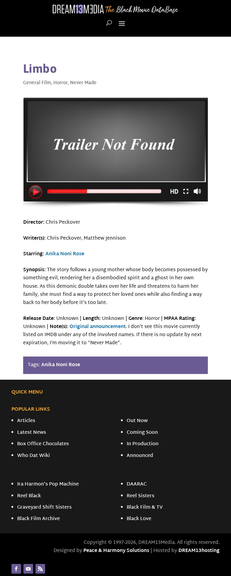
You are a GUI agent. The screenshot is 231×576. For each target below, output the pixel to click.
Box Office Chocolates (43, 444)
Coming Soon (142, 432)
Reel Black (29, 496)
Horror (60, 83)
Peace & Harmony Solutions (116, 551)
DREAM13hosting (199, 551)
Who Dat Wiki (33, 456)
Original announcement (97, 327)
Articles (26, 421)
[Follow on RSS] (40, 569)
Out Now (137, 421)
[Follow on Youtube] (28, 569)
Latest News (31, 432)
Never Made (83, 83)
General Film (37, 83)
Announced (140, 456)
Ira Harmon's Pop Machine (48, 484)
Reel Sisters (140, 496)
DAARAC (137, 484)
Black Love (139, 519)
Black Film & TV (145, 507)
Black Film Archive (38, 519)
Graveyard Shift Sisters (44, 507)
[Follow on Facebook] (16, 569)
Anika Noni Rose (64, 254)
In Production (143, 444)
